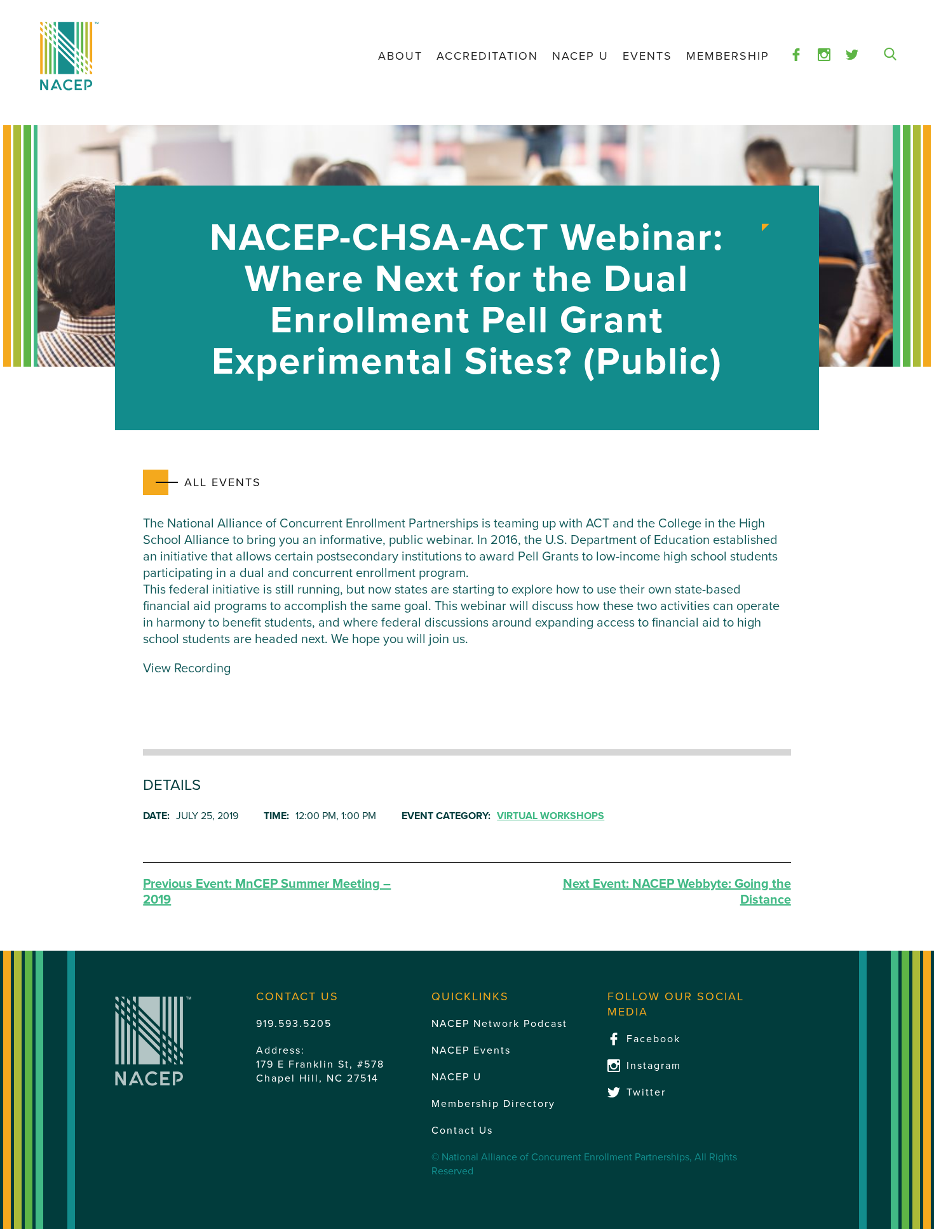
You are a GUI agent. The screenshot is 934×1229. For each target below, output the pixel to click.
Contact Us (462, 1130)
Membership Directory (493, 1103)
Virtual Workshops (550, 816)
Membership (727, 56)
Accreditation (487, 56)
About (400, 56)
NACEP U (580, 56)
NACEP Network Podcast (499, 1023)
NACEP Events (471, 1050)
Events (647, 56)
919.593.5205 (294, 1023)
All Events (222, 482)
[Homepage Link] (69, 56)
